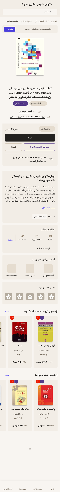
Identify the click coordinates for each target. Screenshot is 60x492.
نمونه (13, 147)
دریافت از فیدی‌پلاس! (39, 147)
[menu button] (4, 4)
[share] (23, 81)
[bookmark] (37, 81)
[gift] (30, 81)
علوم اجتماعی (26, 21)
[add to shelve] (48, 268)
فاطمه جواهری (25, 111)
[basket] (12, 4)
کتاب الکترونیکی (41, 21)
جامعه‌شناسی (12, 21)
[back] (55, 4)
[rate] (51, 296)
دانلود (10, 29)
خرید (30, 138)
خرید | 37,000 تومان (16, 488)
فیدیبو (54, 21)
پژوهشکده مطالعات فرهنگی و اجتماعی (27, 116)
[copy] (7, 159)
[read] (11, 268)
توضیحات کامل (48, 207)
